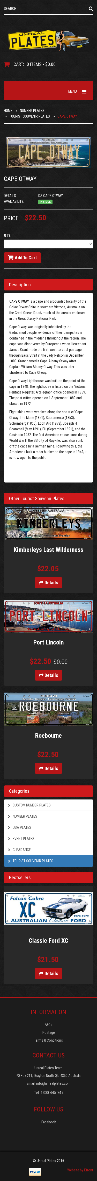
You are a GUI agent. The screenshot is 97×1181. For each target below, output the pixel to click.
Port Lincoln (48, 642)
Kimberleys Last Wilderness (48, 549)
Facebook (48, 1122)
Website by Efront (80, 1170)
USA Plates (21, 827)
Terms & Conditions (48, 1040)
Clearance (21, 850)
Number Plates (32, 110)
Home (8, 110)
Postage (48, 1032)
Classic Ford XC (48, 940)
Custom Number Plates (31, 805)
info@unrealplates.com (53, 1083)
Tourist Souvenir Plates (29, 116)
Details (50, 582)
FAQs (48, 1025)
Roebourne (48, 735)
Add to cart (26, 257)
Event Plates (23, 839)
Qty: (7, 235)
